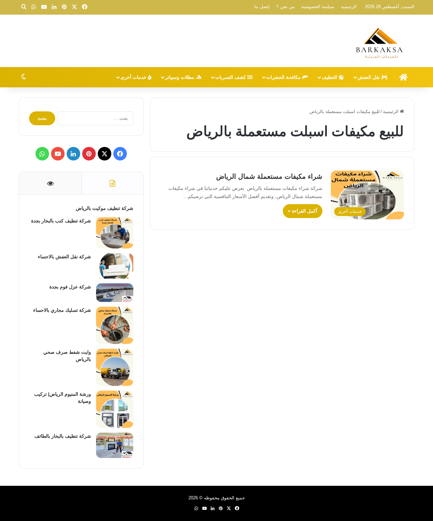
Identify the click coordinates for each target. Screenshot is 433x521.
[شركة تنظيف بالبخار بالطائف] (114, 445)
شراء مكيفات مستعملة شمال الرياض (269, 176)
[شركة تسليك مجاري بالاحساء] (114, 325)
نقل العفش (369, 77)
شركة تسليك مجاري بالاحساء (62, 310)
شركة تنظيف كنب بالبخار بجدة (61, 220)
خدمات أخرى (134, 77)
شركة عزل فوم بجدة (70, 286)
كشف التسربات (231, 77)
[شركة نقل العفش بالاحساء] (114, 266)
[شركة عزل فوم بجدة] (114, 292)
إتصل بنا (262, 6)
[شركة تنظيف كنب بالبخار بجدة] (114, 232)
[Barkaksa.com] (380, 41)
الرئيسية (391, 111)
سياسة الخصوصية (317, 6)
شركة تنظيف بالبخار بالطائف (63, 436)
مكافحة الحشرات (284, 77)
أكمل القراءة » (302, 211)
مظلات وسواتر (180, 77)
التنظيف (330, 77)
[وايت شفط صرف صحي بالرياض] (114, 367)
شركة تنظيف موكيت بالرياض (104, 208)
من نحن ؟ (285, 6)
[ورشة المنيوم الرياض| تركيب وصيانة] (114, 409)
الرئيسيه (349, 6)
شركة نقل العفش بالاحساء (64, 256)
